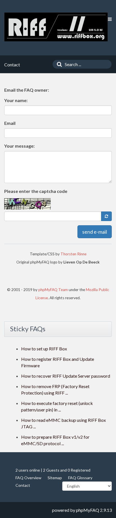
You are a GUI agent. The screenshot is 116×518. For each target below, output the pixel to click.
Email (9, 123)
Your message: (19, 145)
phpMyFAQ (87, 510)
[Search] (58, 64)
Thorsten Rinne (73, 254)
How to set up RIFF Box (44, 348)
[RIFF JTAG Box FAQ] (56, 26)
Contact (22, 485)
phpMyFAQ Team (53, 289)
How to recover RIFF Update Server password (65, 376)
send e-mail (94, 232)
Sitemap (55, 477)
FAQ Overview (28, 477)
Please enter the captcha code (35, 191)
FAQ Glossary (80, 477)
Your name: (16, 100)
